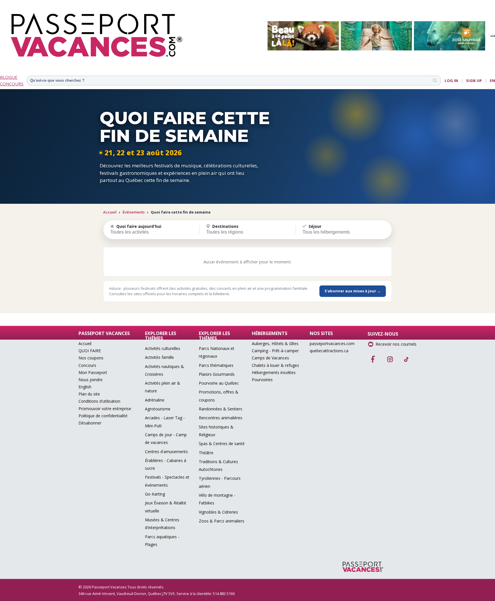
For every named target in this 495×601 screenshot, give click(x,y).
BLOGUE (8, 77)
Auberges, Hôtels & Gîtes (275, 343)
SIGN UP (474, 80)
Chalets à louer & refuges (275, 365)
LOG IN (451, 80)
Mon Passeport (92, 372)
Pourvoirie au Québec (219, 383)
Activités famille (159, 357)
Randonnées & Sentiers (220, 409)
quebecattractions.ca (329, 350)
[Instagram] (390, 357)
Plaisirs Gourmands (217, 374)
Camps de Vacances (270, 358)
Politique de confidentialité (102, 415)
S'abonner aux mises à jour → (353, 290)
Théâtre (206, 452)
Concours (87, 365)
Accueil (110, 212)
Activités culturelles (162, 348)
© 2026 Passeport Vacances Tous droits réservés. (121, 587)
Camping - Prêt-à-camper (275, 350)
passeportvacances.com (332, 343)
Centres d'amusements (166, 451)
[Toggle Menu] (492, 36)
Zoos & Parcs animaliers (221, 521)
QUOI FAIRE (89, 350)
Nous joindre (90, 379)
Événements (134, 212)
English (84, 386)
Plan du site (89, 394)
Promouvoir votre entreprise (104, 408)
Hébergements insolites (274, 372)
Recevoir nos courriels (396, 344)
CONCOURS (11, 84)
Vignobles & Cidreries (218, 512)
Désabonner (89, 423)
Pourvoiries (262, 379)
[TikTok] (406, 357)
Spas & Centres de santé (222, 443)
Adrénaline (154, 400)
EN (492, 80)
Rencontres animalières (220, 417)
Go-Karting (155, 494)
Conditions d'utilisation (99, 401)
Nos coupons (90, 358)
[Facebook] (373, 357)
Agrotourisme (157, 409)
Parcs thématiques (216, 365)
